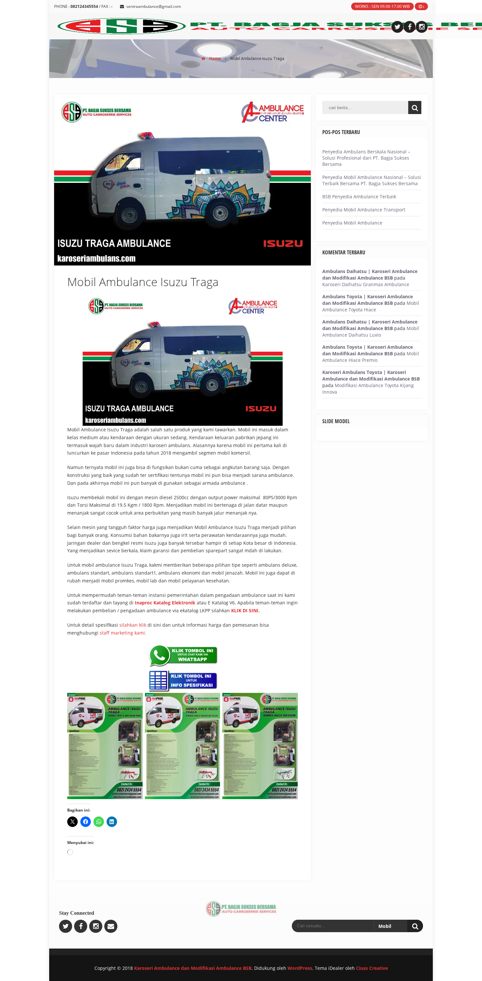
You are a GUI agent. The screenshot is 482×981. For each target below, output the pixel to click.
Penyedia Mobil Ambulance (352, 223)
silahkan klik (132, 625)
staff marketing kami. (123, 633)
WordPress (300, 968)
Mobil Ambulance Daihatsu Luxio (370, 331)
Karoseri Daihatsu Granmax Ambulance (365, 284)
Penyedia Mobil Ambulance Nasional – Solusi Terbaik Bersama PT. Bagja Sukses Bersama (371, 180)
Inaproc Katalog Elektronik (165, 602)
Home (214, 58)
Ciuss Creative (372, 968)
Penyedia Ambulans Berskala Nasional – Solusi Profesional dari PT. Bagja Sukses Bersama (366, 157)
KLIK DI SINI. (245, 610)
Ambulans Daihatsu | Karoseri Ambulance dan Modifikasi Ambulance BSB (369, 274)
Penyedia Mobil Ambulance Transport (363, 209)
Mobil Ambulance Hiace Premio (370, 356)
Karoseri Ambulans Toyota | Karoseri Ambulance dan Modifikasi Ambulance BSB (371, 375)
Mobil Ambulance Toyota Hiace (370, 306)
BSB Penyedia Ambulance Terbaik (359, 196)
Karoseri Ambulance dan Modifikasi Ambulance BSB (192, 968)
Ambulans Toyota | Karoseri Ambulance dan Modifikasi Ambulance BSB (367, 299)
